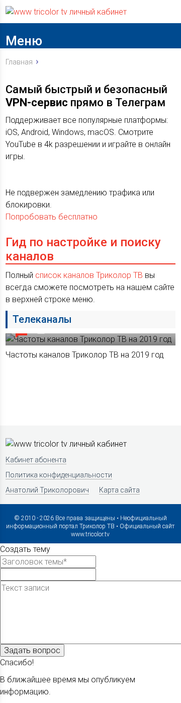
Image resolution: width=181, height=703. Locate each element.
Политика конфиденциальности (59, 475)
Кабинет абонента (36, 460)
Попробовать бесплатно (52, 217)
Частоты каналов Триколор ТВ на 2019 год (85, 355)
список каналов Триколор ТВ (89, 275)
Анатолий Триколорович (47, 490)
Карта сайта (119, 490)
